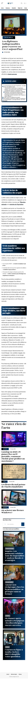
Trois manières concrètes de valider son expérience (14, 98)
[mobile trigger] (2, 3)
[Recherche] (22, 3)
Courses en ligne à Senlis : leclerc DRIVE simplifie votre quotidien (14, 653)
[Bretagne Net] (10, 3)
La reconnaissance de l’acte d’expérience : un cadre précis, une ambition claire (14, 86)
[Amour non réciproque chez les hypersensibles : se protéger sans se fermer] (14, 572)
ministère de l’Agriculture (16, 204)
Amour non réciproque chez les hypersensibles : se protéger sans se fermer (14, 589)
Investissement (9, 548)
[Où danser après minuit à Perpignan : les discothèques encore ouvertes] (14, 606)
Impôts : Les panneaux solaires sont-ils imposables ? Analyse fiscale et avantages (14, 556)
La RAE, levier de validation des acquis (11, 97)
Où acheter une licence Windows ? (12, 511)
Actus (7, 647)
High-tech (5, 449)
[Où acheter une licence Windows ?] (14, 497)
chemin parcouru (12, 74)
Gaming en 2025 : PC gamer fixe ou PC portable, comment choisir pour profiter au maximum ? (13, 456)
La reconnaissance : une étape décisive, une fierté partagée (14, 100)
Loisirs (4, 481)
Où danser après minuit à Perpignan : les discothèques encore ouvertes (14, 622)
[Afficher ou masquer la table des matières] (20, 81)
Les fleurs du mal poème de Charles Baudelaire (13, 485)
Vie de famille (9, 37)
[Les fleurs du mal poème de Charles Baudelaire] (14, 472)
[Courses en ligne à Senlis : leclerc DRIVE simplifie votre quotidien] (14, 637)
